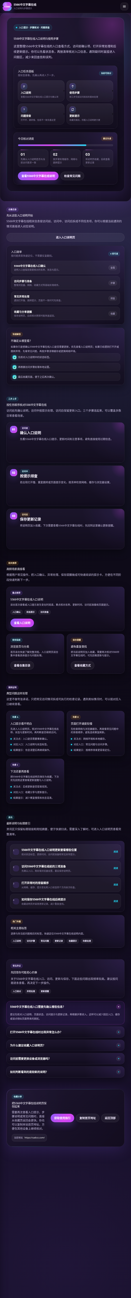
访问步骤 (31, 941)
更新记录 (59, 941)
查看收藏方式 (82, 665)
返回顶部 (110, 1118)
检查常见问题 (72, 176)
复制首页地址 (87, 1118)
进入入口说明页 (65, 237)
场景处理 (87, 941)
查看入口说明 (22, 623)
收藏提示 (73, 941)
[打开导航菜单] (124, 6)
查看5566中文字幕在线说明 (38, 176)
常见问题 (45, 941)
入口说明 (17, 941)
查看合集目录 (22, 665)
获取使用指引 (62, 1118)
